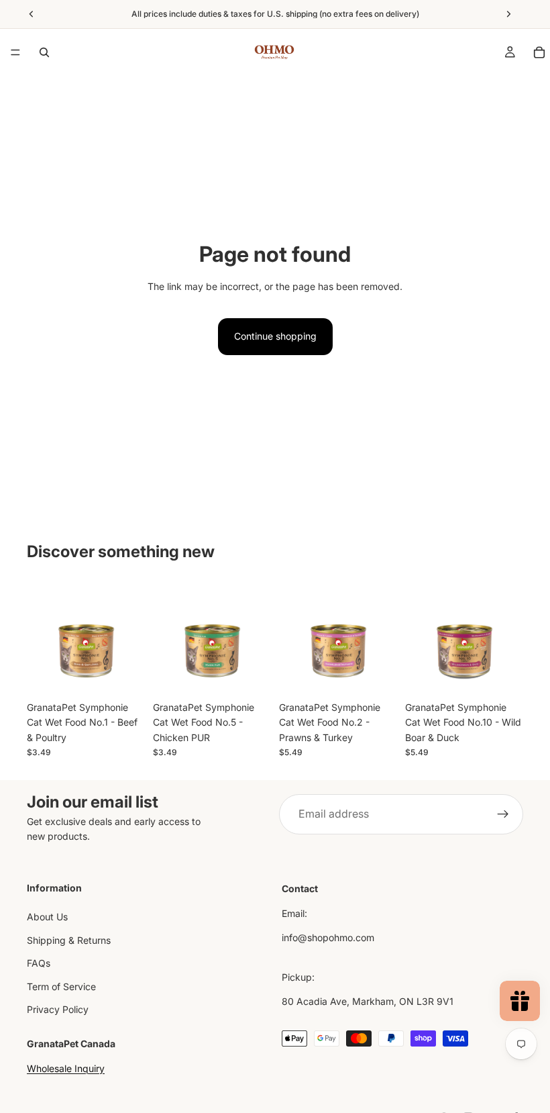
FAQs (38, 963)
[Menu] (15, 52)
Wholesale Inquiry (66, 1068)
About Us (47, 916)
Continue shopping (275, 336)
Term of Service (61, 985)
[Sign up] (503, 814)
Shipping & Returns (69, 940)
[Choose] (124, 674)
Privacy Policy (58, 1009)
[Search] (44, 52)
